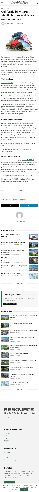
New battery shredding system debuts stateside (23, 330)
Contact (6, 457)
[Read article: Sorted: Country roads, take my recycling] (5, 368)
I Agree (24, 489)
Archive (6, 438)
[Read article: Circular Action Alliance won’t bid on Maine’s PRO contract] (33, 252)
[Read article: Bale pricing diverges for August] (5, 355)
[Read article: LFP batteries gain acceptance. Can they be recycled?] (5, 375)
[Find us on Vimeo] (8, 418)
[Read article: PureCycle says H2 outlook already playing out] (5, 362)
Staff (5, 436)
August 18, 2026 (15, 355)
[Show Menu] (2, 2)
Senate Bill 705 (6, 123)
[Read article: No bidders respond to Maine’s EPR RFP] (33, 245)
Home (2, 8)
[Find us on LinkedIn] (4, 418)
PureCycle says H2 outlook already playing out (23, 360)
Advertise (7, 452)
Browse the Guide (10, 303)
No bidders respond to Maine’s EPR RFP (13, 242)
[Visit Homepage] (19, 2)
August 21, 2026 (17, 239)
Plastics (7, 8)
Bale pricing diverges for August (19, 353)
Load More (19, 283)
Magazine (7, 441)
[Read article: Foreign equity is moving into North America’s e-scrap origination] (5, 347)
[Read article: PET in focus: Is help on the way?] (33, 276)
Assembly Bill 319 (7, 83)
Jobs (5, 455)
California (8, 199)
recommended (11, 107)
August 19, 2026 (17, 254)
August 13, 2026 (15, 362)
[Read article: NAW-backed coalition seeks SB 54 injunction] (33, 237)
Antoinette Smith (7, 276)
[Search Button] (37, 2)
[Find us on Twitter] (11, 418)
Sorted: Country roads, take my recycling (21, 367)
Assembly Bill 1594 (28, 160)
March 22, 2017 (20, 23)
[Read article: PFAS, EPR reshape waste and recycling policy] (33, 260)
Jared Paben (10, 23)
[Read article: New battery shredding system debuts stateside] (5, 332)
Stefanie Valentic (7, 239)
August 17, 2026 (17, 270)
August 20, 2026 (17, 245)
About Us (7, 433)
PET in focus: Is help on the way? (11, 273)
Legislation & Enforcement (19, 199)
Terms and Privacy (10, 460)
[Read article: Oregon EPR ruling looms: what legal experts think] (33, 268)
